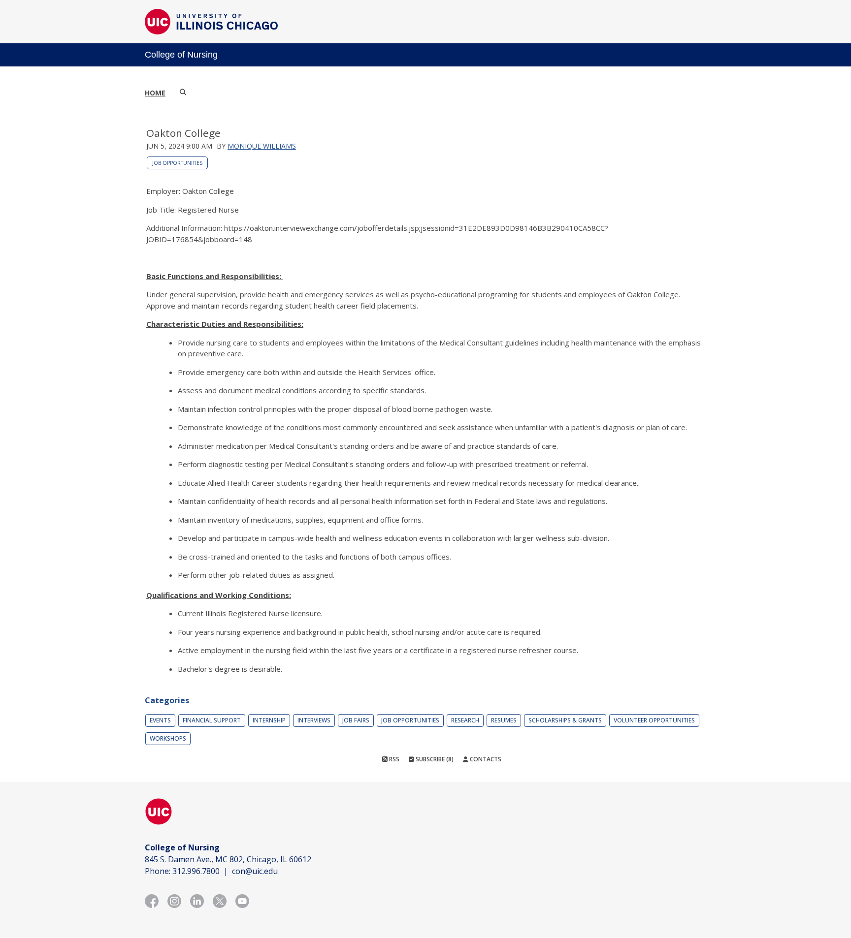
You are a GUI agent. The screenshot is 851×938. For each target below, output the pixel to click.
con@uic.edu (255, 871)
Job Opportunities (177, 162)
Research (465, 720)
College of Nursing (181, 55)
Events (160, 720)
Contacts (484, 759)
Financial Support (212, 720)
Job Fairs (355, 720)
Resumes (504, 720)
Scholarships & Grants (565, 720)
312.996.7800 (196, 871)
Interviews (313, 720)
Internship (269, 720)
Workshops (168, 738)
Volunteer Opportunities (654, 720)
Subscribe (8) (434, 759)
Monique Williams (262, 146)
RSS (393, 759)
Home (155, 92)
